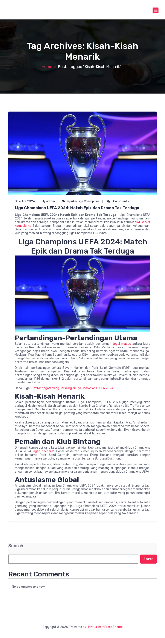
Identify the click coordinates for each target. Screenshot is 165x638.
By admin (48, 201)
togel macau (122, 344)
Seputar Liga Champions (82, 201)
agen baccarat (44, 451)
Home (46, 66)
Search (15, 545)
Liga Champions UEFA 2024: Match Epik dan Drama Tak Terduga (77, 208)
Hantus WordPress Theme (105, 627)
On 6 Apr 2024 (25, 201)
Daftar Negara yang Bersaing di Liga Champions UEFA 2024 (72, 388)
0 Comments (119, 201)
